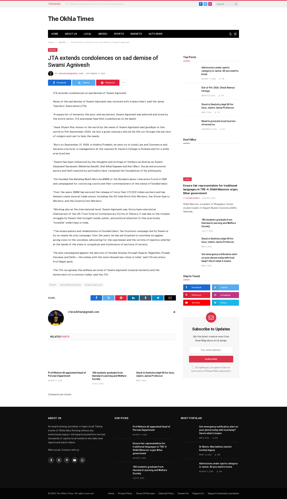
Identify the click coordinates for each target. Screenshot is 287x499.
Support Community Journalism (223, 493)
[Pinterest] (36, 126)
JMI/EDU (102, 34)
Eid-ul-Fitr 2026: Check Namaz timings (218, 89)
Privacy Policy (212, 371)
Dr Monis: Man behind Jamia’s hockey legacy (215, 448)
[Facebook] (36, 102)
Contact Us (183, 493)
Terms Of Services (145, 493)
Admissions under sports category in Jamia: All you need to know (220, 71)
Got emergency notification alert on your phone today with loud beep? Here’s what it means (219, 257)
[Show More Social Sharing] (123, 83)
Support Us (198, 493)
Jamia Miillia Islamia (70, 285)
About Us (71, 34)
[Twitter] (36, 110)
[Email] (36, 134)
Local (88, 34)
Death (53, 285)
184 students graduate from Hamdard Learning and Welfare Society (109, 375)
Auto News (156, 34)
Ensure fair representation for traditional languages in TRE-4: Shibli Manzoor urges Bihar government (102, 4)
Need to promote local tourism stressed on (218, 123)
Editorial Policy (166, 493)
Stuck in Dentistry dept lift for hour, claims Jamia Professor (155, 374)
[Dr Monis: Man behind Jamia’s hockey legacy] (188, 450)
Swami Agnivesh (93, 285)
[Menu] (235, 34)
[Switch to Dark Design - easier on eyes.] (231, 34)
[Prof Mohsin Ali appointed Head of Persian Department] (68, 356)
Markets (136, 34)
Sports (119, 34)
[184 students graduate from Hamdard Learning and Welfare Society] (112, 356)
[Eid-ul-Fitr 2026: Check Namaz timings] (190, 91)
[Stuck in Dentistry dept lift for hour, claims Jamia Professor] (156, 356)
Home (54, 34)
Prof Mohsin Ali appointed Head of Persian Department (67, 374)
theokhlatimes (193, 198)
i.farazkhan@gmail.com (70, 74)
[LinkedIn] (36, 118)
